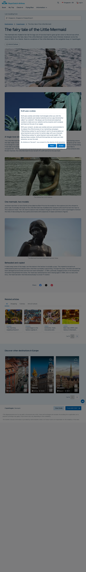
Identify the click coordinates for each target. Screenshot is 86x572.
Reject (52, 145)
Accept (61, 145)
